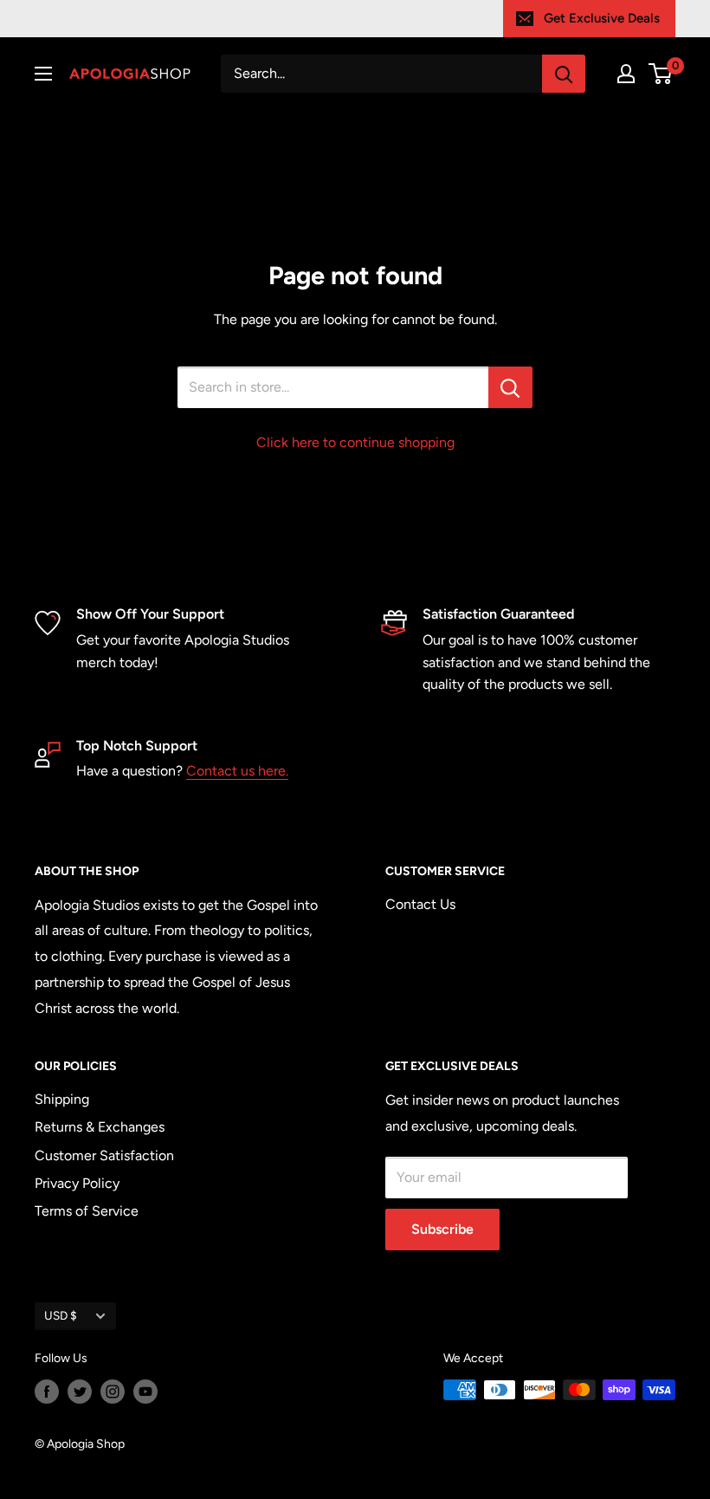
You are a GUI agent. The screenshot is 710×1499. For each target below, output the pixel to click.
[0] (661, 73)
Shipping (62, 1099)
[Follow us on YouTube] (145, 1391)
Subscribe (442, 1229)
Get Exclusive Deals (602, 18)
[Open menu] (43, 74)
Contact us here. (237, 770)
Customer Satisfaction (104, 1155)
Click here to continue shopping (355, 442)
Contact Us (420, 904)
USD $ (60, 1315)
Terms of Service (87, 1211)
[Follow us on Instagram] (112, 1391)
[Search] (563, 74)
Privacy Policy (77, 1183)
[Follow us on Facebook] (47, 1391)
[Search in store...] (510, 387)
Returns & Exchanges (100, 1127)
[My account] (626, 73)
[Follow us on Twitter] (80, 1391)
